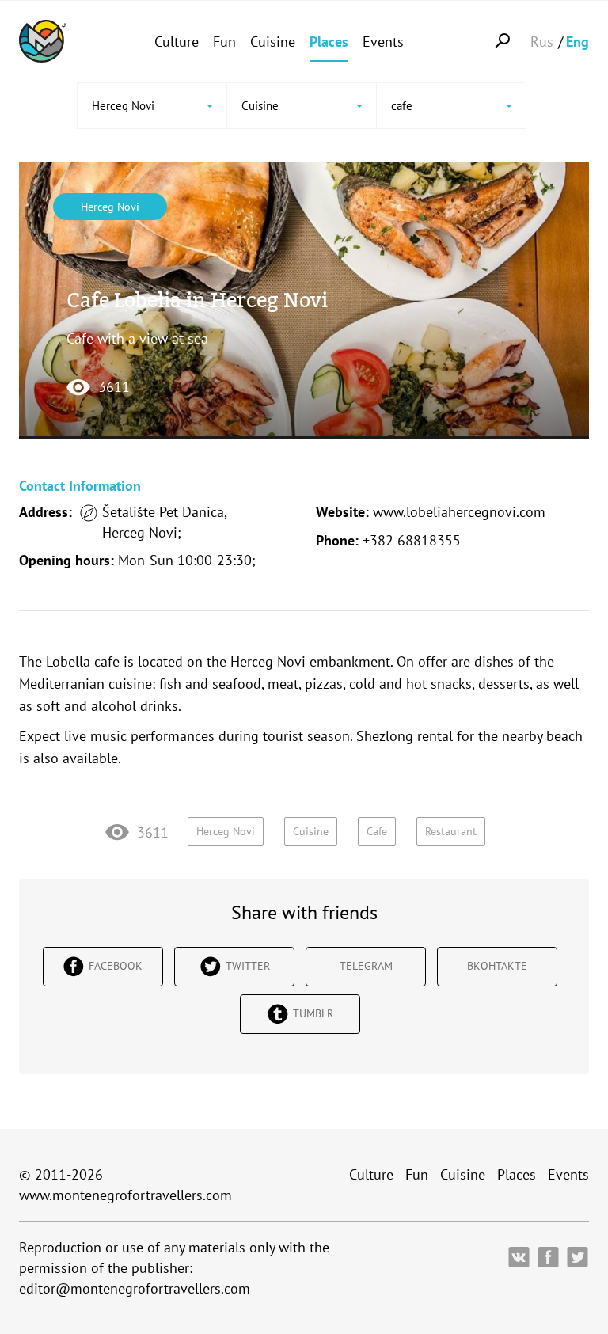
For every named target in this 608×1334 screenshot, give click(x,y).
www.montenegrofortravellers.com (125, 1195)
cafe (377, 831)
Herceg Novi (110, 207)
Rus (541, 41)
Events (383, 41)
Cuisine (272, 41)
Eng (577, 41)
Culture (176, 41)
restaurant (451, 831)
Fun (224, 41)
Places (329, 41)
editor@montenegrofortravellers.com (134, 1288)
